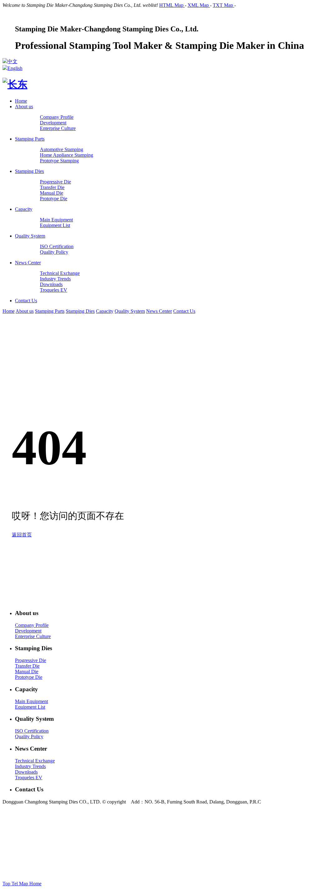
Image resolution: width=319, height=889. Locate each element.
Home (21, 101)
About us (24, 106)
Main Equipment (31, 701)
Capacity (23, 209)
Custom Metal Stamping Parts (268, 848)
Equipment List (30, 707)
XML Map (199, 5)
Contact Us (26, 300)
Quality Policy (29, 736)
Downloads (26, 772)
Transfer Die (27, 666)
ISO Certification (32, 731)
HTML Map (172, 5)
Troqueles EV (28, 777)
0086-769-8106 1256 (110, 824)
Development (28, 630)
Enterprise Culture (33, 636)
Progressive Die (30, 660)
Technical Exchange (35, 760)
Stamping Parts (30, 138)
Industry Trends (30, 766)
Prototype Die (28, 677)
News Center (28, 262)
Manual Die (26, 671)
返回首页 (22, 534)
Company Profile (32, 625)
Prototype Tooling (191, 848)
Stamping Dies (29, 171)
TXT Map (223, 5)
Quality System (30, 235)
